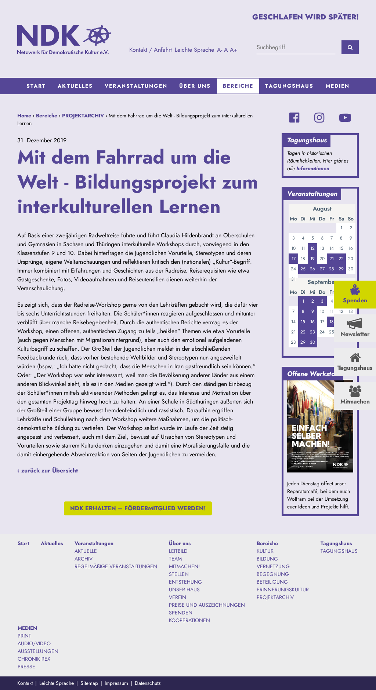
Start (36, 86)
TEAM (175, 558)
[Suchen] (350, 47)
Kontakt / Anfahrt (150, 49)
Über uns (195, 86)
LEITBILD (178, 551)
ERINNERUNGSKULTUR (283, 589)
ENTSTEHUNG (185, 581)
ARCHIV (84, 558)
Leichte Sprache (194, 49)
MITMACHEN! (184, 566)
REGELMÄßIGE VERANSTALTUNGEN (116, 566)
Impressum (116, 683)
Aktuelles (75, 86)
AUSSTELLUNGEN (38, 651)
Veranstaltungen (136, 86)
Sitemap (89, 683)
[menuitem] (36, 86)
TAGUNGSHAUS (339, 551)
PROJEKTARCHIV (83, 115)
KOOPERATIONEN (189, 620)
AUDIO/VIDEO (34, 643)
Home (24, 115)
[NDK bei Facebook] (294, 117)
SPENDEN (180, 612)
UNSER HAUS (184, 589)
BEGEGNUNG (273, 574)
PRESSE (26, 666)
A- (219, 49)
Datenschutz (147, 683)
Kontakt (25, 683)
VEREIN (177, 597)
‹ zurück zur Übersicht (47, 470)
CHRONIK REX (34, 658)
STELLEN (179, 574)
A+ (234, 49)
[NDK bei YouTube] (345, 117)
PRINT (24, 635)
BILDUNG (267, 558)
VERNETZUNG (273, 566)
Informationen (312, 168)
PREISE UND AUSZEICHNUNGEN (207, 605)
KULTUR (265, 551)
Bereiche (238, 86)
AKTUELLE (86, 551)
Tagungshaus (289, 86)
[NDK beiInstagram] (319, 117)
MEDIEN (338, 86)
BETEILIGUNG (272, 581)
